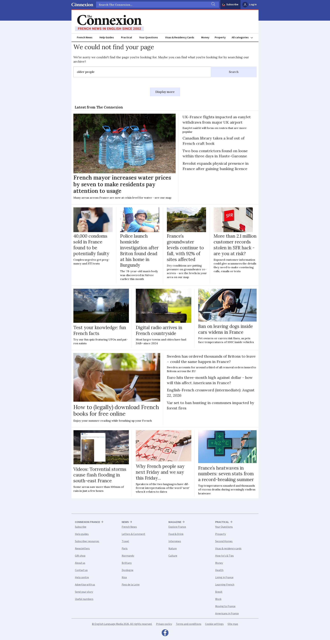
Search (234, 72)
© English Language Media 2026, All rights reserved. (122, 624)
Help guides (82, 534)
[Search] (213, 5)
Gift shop (80, 556)
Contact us (81, 570)
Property (220, 37)
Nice (124, 577)
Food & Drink (175, 534)
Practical (126, 37)
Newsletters (82, 548)
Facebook (165, 633)
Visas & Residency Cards (179, 37)
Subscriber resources (87, 541)
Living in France (224, 577)
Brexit (218, 592)
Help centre (82, 577)
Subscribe (232, 4)
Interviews (174, 541)
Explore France (177, 527)
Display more (165, 92)
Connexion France (87, 522)
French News (84, 37)
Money (205, 37)
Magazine (174, 522)
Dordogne (127, 570)
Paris (125, 548)
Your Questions (148, 37)
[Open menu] (243, 37)
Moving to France (225, 606)
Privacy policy (164, 624)
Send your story (84, 592)
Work (218, 599)
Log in (253, 4)
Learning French (224, 585)
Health (219, 570)
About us (80, 563)
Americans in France (227, 613)
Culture (172, 556)
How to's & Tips (224, 556)
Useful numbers (84, 599)
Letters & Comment (133, 534)
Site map (233, 624)
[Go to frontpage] (109, 23)
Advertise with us (85, 585)
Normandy (128, 556)
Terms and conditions (188, 624)
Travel (125, 541)
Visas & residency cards (228, 548)
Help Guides (107, 37)
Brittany (127, 563)
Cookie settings (214, 624)
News (125, 522)
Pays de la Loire (131, 585)
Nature (172, 548)
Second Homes (224, 541)
